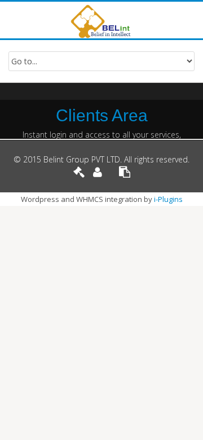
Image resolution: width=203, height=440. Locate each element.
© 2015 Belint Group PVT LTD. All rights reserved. (101, 159)
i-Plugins (168, 199)
